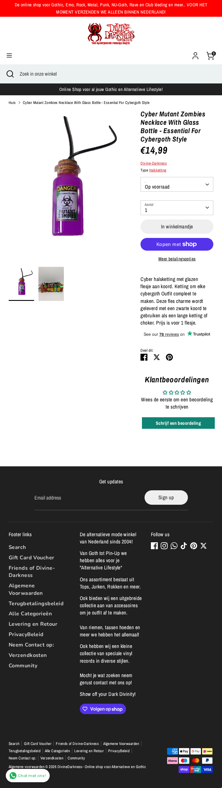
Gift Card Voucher (31, 557)
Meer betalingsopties (177, 259)
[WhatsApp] (174, 545)
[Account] (195, 53)
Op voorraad (157, 186)
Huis (12, 102)
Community (23, 665)
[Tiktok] (183, 545)
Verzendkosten (28, 655)
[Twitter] (203, 545)
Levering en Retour (33, 624)
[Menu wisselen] (9, 56)
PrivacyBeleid (26, 634)
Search (17, 547)
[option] (66, 188)
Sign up (166, 497)
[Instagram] (164, 545)
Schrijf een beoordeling (178, 423)
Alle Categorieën (30, 613)
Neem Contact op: (31, 644)
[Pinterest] (193, 545)
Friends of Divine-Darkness (32, 572)
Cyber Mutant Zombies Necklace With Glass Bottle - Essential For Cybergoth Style (86, 102)
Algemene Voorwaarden (26, 589)
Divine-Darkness (153, 163)
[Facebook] (154, 545)
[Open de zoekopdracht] (9, 73)
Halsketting (157, 170)
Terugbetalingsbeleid (36, 603)
